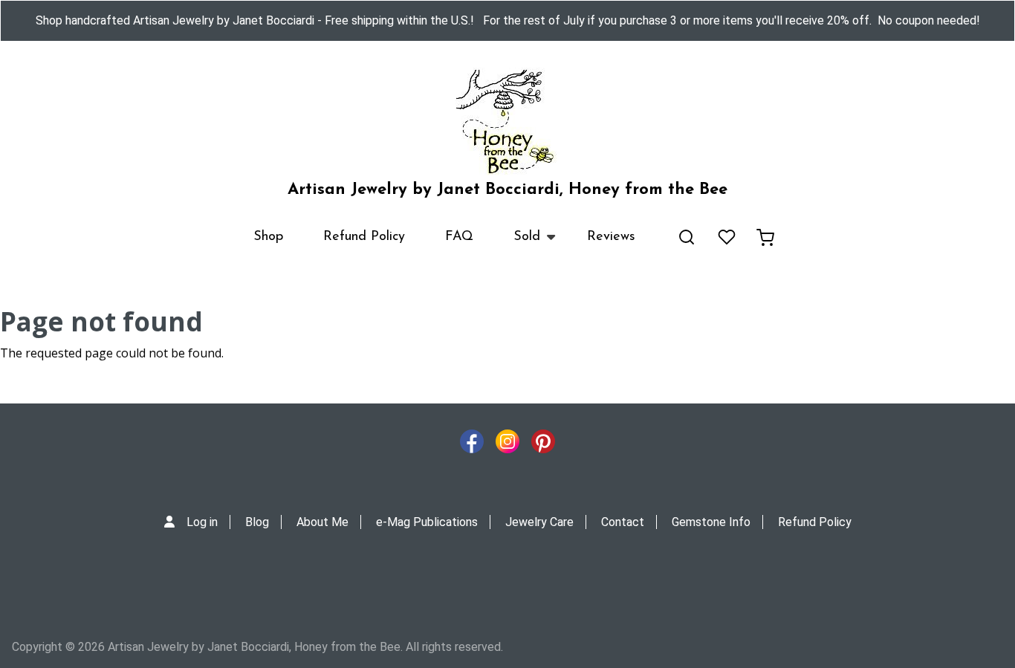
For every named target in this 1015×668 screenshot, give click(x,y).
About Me (322, 522)
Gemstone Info (711, 522)
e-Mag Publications (427, 522)
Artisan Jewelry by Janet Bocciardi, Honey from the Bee (507, 189)
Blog (257, 522)
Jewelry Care (539, 522)
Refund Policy (364, 237)
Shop (268, 237)
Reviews (611, 237)
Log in (202, 522)
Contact (622, 522)
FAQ (459, 237)
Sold (516, 243)
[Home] (507, 122)
